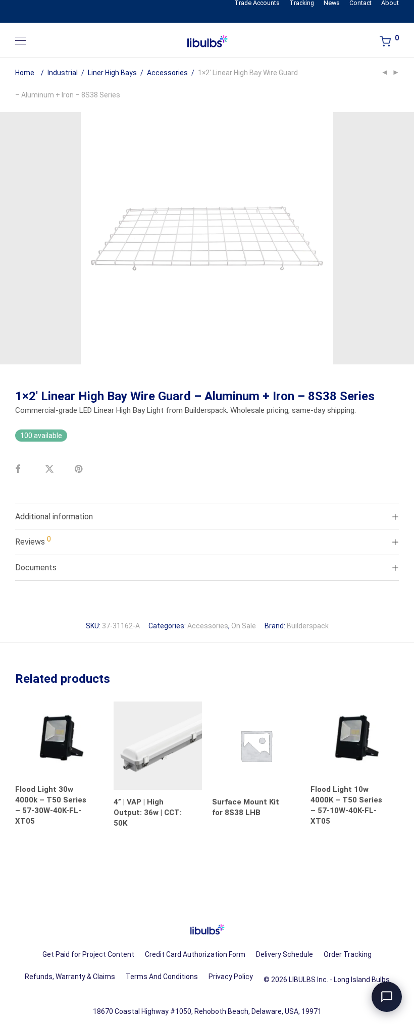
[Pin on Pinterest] (86, 475)
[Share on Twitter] (56, 475)
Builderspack (308, 626)
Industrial (62, 73)
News (332, 3)
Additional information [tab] (54, 516)
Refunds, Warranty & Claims (70, 977)
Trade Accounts (257, 3)
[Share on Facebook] (26, 475)
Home (24, 73)
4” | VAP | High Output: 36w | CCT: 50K (148, 812)
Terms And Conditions (162, 977)
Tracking (301, 3)
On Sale (243, 626)
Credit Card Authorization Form (195, 954)
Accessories (167, 73)
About (390, 3)
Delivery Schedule (284, 954)
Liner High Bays (112, 73)
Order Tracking (348, 954)
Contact (360, 3)
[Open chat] (387, 997)
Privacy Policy (231, 977)
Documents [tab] (36, 567)
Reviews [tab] (33, 541)
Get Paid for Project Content (88, 954)
